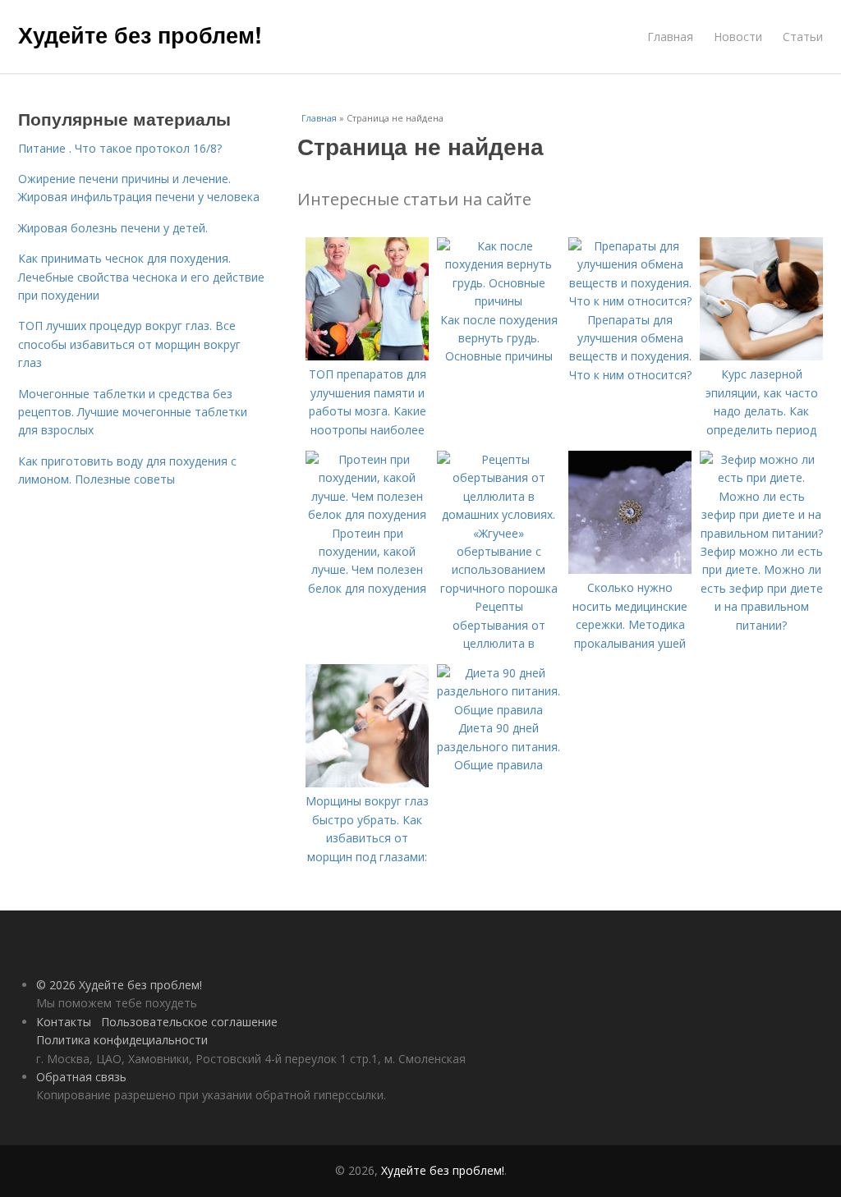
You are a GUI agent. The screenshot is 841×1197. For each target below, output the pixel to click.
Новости (738, 36)
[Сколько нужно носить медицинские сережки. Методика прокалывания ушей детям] (630, 569)
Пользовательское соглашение (189, 1022)
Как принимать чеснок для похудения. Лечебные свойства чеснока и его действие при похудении (141, 276)
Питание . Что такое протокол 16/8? (120, 148)
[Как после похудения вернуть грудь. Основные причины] (498, 301)
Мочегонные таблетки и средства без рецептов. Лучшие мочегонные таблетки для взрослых (132, 412)
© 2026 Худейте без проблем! (119, 985)
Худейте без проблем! (140, 34)
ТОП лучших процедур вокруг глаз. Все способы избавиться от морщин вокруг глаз (129, 344)
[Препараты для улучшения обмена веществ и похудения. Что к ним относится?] (630, 301)
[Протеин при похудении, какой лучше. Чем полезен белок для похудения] (367, 514)
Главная (670, 36)
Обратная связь (81, 1077)
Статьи (803, 36)
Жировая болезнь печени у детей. (113, 228)
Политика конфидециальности (122, 1040)
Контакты (63, 1022)
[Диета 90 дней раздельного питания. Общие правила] (498, 710)
